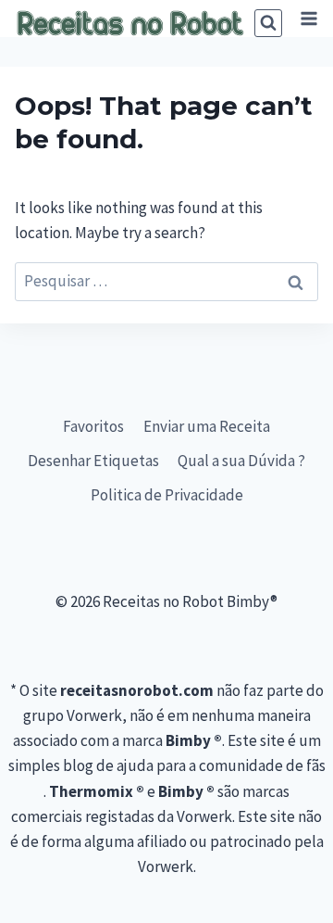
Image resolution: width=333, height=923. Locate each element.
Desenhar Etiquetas (93, 460)
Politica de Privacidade (167, 495)
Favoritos (93, 426)
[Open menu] (308, 18)
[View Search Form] (268, 23)
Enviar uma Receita (206, 426)
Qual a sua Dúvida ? (241, 460)
